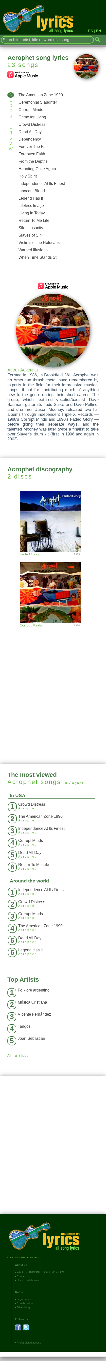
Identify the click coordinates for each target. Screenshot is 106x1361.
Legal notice (24, 1299)
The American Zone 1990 (40, 95)
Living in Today (31, 213)
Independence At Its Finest (41, 183)
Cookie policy (25, 1303)
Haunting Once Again (37, 169)
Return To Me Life (33, 220)
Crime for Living (32, 117)
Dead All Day (30, 132)
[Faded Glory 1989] (53, 521)
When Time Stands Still (38, 257)
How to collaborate (28, 1280)
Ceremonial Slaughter (37, 102)
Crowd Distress (31, 124)
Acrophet (22, 781)
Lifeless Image (31, 206)
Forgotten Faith (31, 154)
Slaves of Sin (30, 235)
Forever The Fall (33, 146)
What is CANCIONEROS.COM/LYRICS (40, 1272)
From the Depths (33, 161)
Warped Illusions (33, 250)
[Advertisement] (53, 699)
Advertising (23, 1307)
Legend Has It (30, 198)
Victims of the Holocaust (39, 242)
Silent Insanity (30, 228)
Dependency (29, 139)
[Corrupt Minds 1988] (53, 587)
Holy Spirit (27, 176)
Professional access (29, 1342)
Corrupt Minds (30, 110)
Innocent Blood (31, 191)
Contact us (23, 1276)
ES (90, 31)
